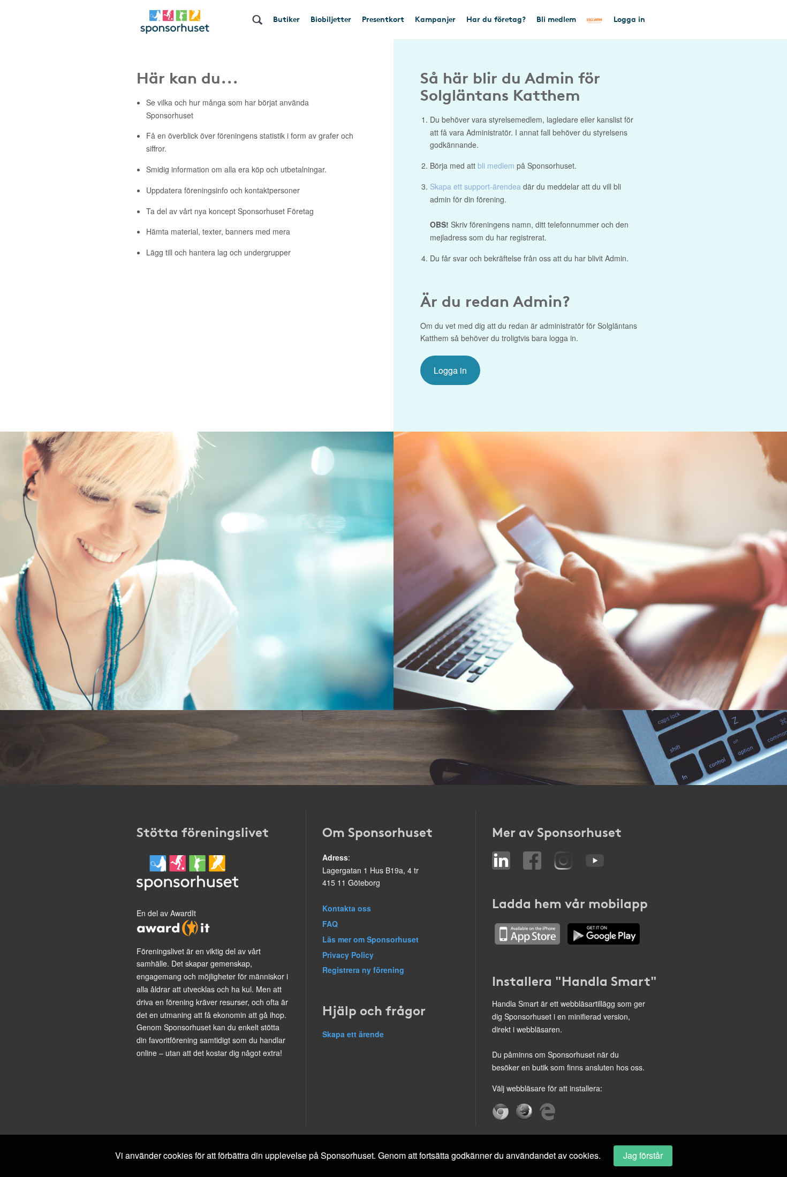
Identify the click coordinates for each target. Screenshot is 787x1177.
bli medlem (496, 165)
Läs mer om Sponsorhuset (370, 939)
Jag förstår (643, 1155)
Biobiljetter (331, 18)
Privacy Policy (348, 954)
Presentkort (383, 18)
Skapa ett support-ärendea (475, 186)
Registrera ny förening (363, 969)
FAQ (330, 923)
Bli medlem (556, 18)
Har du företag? (496, 18)
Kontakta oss (346, 908)
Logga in (629, 18)
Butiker (286, 18)
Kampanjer (435, 18)
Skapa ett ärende (353, 1034)
